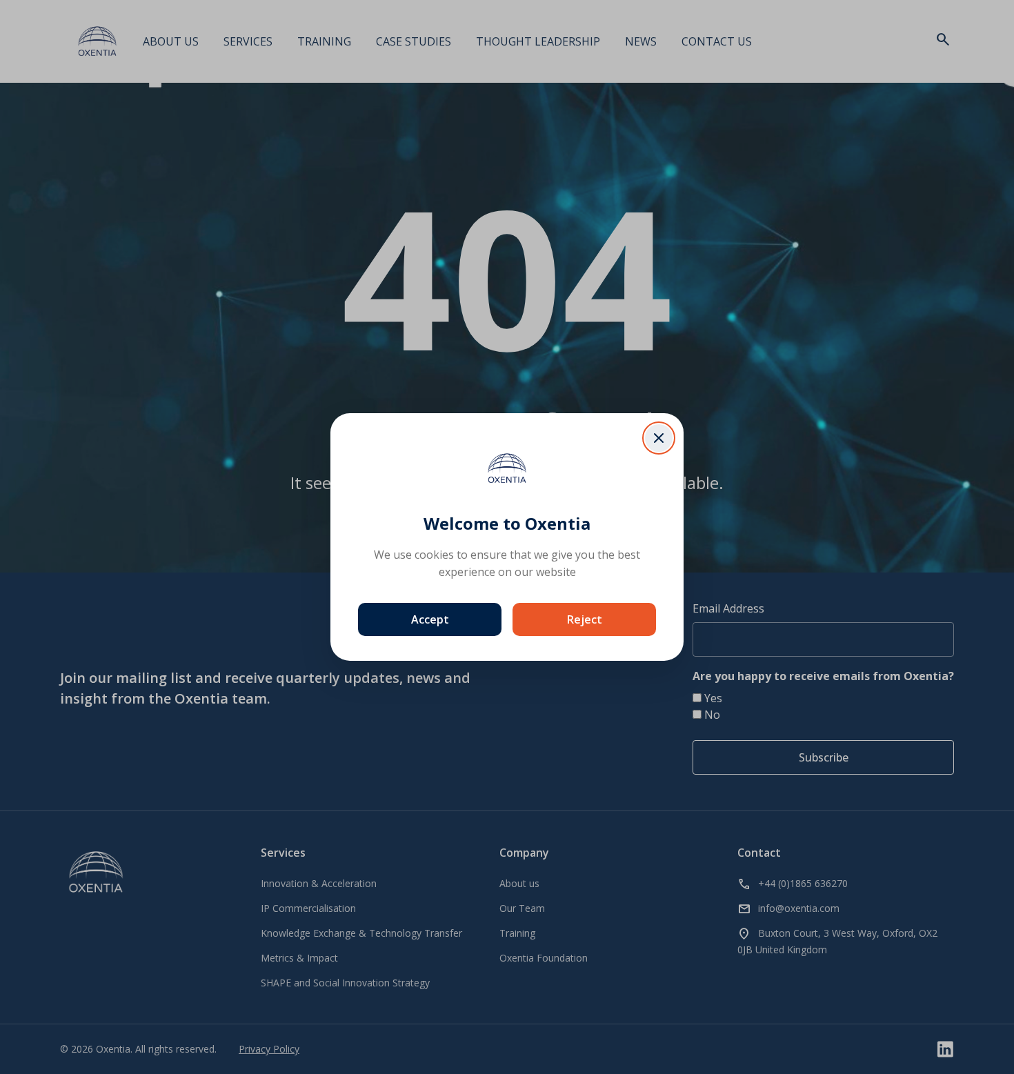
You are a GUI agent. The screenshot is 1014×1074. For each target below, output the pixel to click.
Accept (430, 619)
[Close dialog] (659, 438)
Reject (584, 619)
